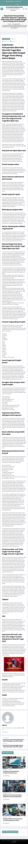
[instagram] (15, 4)
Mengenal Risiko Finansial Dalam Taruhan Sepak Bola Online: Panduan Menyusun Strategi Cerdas (12, 819)
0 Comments (14, 41)
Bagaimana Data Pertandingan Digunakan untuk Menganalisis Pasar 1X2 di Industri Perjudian (12, 795)
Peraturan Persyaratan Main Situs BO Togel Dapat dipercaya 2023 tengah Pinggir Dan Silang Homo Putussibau (13, 746)
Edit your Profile (20, 727)
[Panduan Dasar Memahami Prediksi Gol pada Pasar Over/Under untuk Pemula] (14, 762)
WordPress (15, 840)
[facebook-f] (10, 4)
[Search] (24, 9)
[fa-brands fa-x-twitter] (12, 4)
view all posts (5, 732)
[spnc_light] (26, 9)
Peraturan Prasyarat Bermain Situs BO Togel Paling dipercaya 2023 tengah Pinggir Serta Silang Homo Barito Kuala (13, 740)
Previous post (6, 737)
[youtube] (17, 4)
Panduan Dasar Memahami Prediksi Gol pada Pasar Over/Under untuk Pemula (11, 772)
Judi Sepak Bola (6, 38)
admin (14, 38)
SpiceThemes (14, 841)
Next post (5, 743)
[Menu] (2, 9)
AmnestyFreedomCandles (16, 7)
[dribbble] (14, 4)
